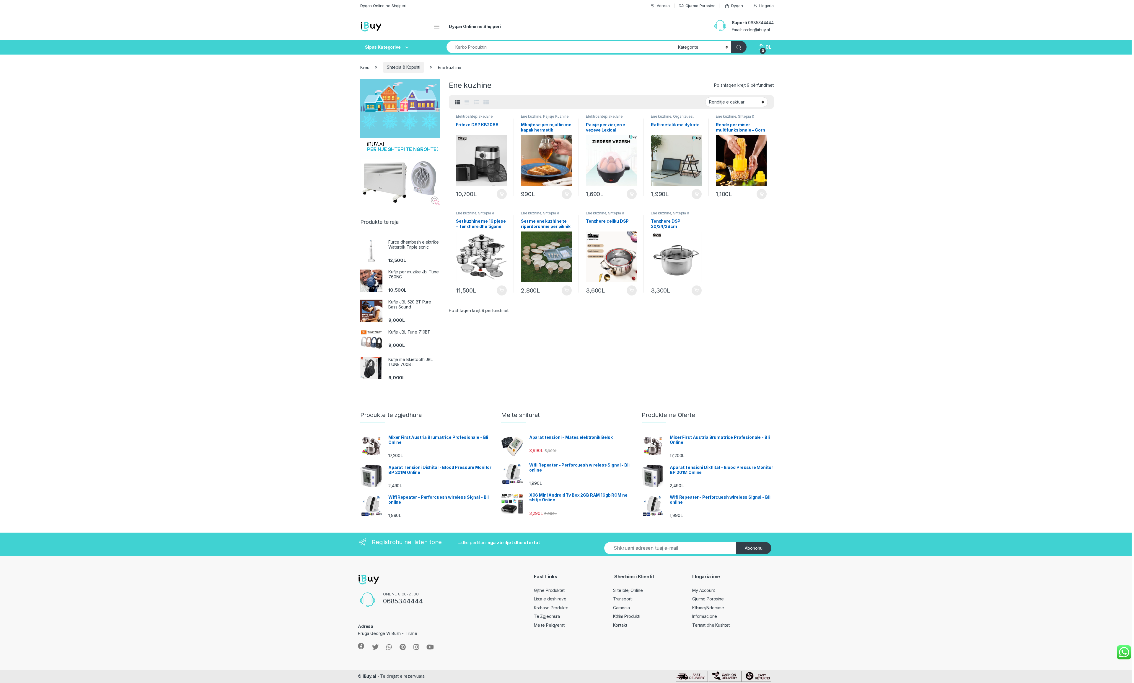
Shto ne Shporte (499, 194)
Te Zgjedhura (547, 616)
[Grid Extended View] (467, 102)
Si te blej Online (628, 590)
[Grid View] (457, 102)
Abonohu (753, 548)
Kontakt (620, 625)
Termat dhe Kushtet (710, 625)
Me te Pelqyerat (549, 625)
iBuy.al (369, 676)
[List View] (476, 102)
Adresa (663, 5)
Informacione (704, 616)
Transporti (623, 598)
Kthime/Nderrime (708, 607)
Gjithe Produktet (549, 590)
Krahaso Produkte (551, 607)
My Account (703, 590)
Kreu (364, 67)
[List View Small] (486, 102)
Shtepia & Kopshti (403, 67)
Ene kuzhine (531, 116)
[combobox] (561, 47)
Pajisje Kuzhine (556, 116)
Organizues (683, 116)
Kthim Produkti (626, 616)
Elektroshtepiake (470, 116)
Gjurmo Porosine (700, 5)
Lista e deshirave (550, 598)
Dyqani (737, 5)
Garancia (621, 607)
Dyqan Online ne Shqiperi (383, 5)
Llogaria (766, 5)
